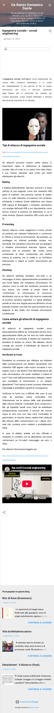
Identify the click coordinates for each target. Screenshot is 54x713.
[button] (50, 31)
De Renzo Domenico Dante (27, 6)
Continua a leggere (40, 622)
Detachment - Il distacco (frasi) (21, 664)
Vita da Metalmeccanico (17, 631)
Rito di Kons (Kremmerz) (17, 598)
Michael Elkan (34, 707)
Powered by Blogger (28, 702)
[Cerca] (50, 5)
